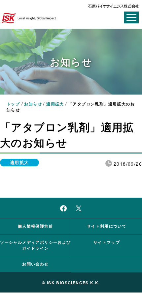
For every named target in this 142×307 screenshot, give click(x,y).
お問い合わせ (35, 264)
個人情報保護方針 (35, 226)
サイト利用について (107, 226)
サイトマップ (106, 242)
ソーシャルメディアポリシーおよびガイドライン (35, 245)
